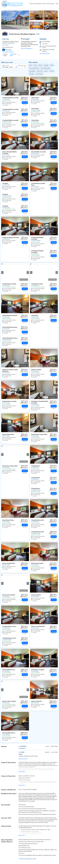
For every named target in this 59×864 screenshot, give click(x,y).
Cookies (50, 861)
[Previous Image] (2, 86)
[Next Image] (28, 86)
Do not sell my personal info (34, 861)
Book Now (25, 102)
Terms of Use (11, 861)
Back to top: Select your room (28, 858)
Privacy (20, 861)
